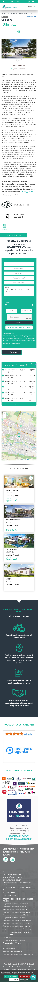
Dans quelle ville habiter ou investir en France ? (18, 954)
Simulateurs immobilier (12, 880)
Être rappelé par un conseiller (20, 327)
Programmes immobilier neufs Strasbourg (17, 929)
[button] (4, 48)
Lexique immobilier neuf (12, 874)
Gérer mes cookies (9, 969)
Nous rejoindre (9, 892)
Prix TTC (32, 365)
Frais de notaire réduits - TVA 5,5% (14, 940)
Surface (23, 366)
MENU (30, 7)
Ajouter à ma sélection (19, 69)
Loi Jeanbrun (7, 937)
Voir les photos (20, 65)
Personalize (14, 979)
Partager (14, 352)
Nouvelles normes (9, 948)
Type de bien (9, 366)
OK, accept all (11, 976)
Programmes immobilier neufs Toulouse (16, 923)
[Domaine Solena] (19, 481)
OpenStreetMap (26, 459)
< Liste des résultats (30, 17)
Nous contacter (9, 895)
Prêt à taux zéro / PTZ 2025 (12, 943)
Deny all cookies (27, 976)
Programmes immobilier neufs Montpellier (17, 920)
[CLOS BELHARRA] (19, 540)
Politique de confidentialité (26, 967)
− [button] (4, 416)
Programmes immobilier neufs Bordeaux (16, 912)
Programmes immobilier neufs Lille (14, 906)
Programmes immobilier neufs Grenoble (16, 926)
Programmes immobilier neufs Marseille (16, 915)
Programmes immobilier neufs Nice (14, 918)
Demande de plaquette (13, 235)
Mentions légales (15, 343)
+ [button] (4, 413)
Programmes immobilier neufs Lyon (15, 909)
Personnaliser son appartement (13, 951)
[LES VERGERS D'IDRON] (19, 511)
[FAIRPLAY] (19, 570)
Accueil (6, 872)
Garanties (6, 946)
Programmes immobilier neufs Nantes (15, 904)
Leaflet (18, 459)
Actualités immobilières (12, 877)
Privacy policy (25, 979)
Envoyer (19, 322)
